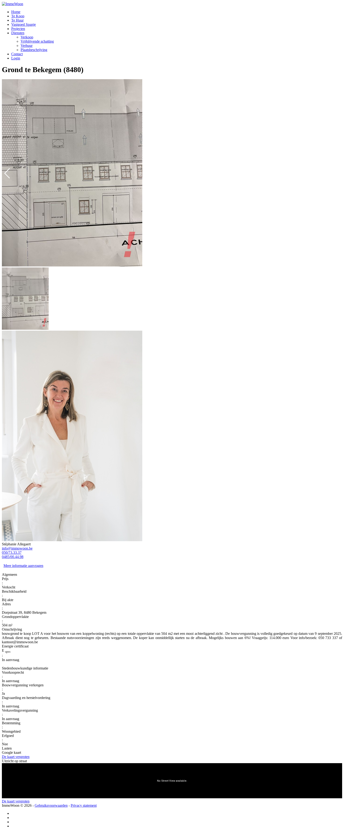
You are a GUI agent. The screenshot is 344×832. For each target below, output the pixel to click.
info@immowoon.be (17, 548)
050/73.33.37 (12, 553)
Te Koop (17, 16)
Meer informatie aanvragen (23, 566)
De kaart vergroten (15, 757)
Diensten (17, 33)
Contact (17, 54)
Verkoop (27, 37)
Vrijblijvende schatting (37, 41)
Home (15, 12)
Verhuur (27, 46)
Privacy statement (84, 805)
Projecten (18, 29)
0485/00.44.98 (12, 557)
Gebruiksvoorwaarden (51, 805)
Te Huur (17, 20)
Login (15, 58)
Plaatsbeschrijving (34, 50)
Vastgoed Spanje (23, 24)
